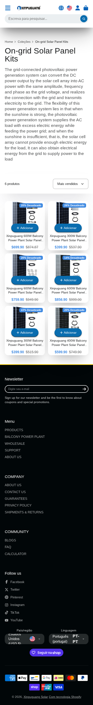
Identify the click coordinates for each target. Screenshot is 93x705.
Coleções (24, 41)
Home (9, 41)
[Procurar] (84, 18)
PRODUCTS (14, 430)
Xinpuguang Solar (36, 697)
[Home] (29, 8)
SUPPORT (13, 450)
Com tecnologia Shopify (65, 697)
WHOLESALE (15, 443)
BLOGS (10, 540)
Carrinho (85, 8)
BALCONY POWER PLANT (25, 436)
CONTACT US (15, 492)
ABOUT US (13, 457)
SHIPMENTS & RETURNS (24, 512)
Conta (77, 8)
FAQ (8, 547)
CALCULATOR (15, 554)
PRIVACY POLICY (18, 505)
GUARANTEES (16, 498)
